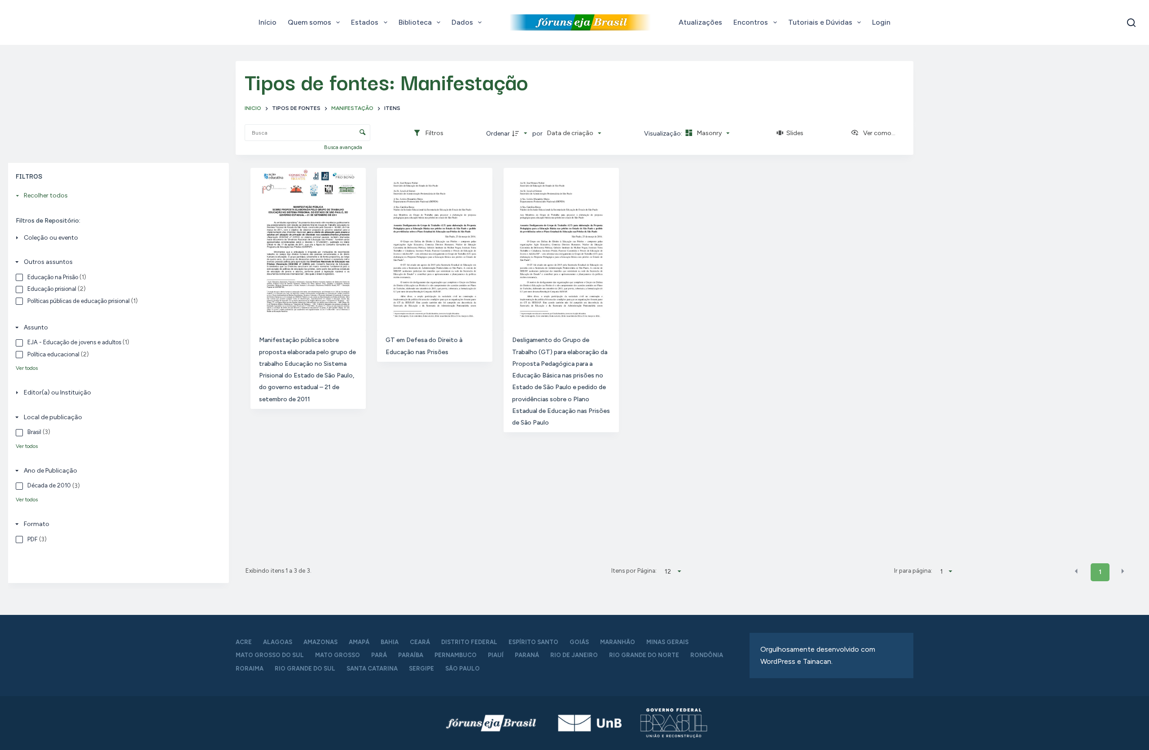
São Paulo (462, 668)
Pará (379, 655)
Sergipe (421, 668)
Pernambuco (455, 655)
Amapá (359, 642)
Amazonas (320, 642)
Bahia (390, 642)
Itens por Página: (634, 570)
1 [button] (1100, 572)
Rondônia (706, 655)
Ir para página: (913, 570)
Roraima (249, 668)
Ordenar (498, 133)
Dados (462, 22)
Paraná (527, 655)
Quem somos (309, 22)
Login (881, 22)
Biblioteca (415, 22)
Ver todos (27, 368)
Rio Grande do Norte (644, 655)
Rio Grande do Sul (305, 668)
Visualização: (664, 133)
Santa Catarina (372, 668)
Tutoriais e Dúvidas (820, 22)
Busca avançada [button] (344, 147)
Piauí (496, 655)
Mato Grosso (337, 655)
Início (267, 22)
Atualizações (700, 22)
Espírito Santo (533, 642)
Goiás (579, 642)
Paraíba (410, 655)
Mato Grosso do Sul (270, 655)
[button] (1076, 571)
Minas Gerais (667, 642)
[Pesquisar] (1131, 22)
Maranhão (617, 642)
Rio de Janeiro (574, 655)
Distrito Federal (469, 642)
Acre (244, 642)
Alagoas (277, 642)
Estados (364, 22)
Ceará (420, 642)
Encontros (750, 22)
